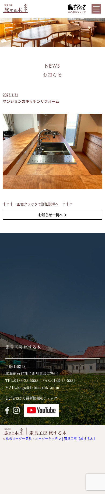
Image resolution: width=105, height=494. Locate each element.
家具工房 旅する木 (23, 347)
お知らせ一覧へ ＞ (52, 214)
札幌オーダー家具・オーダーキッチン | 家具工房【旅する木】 (51, 438)
